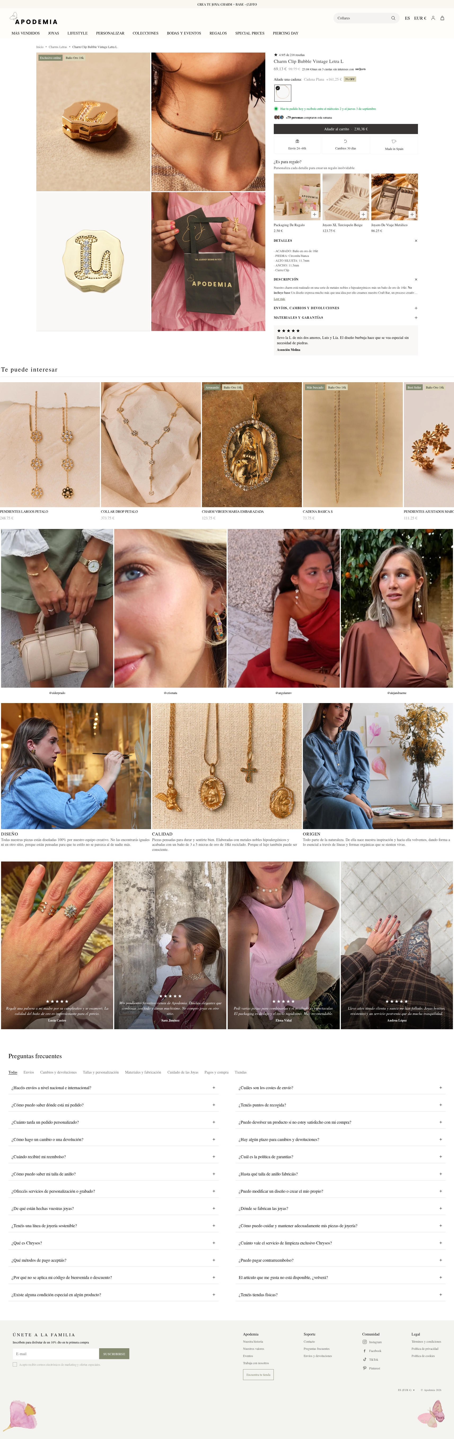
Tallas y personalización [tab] (101, 1072)
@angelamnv (283, 693)
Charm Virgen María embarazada (233, 511)
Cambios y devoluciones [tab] (58, 1072)
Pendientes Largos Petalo (24, 511)
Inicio (39, 46)
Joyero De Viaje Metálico (389, 224)
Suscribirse (114, 1354)
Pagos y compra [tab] (216, 1072)
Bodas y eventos (184, 33)
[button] (93, 122)
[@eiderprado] (57, 608)
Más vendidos (26, 33)
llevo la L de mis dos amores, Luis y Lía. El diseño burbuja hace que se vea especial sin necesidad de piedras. (343, 340)
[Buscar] (393, 18)
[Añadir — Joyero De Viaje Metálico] (412, 214)
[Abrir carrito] (442, 18)
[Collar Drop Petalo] (151, 444)
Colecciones (145, 33)
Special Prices (250, 33)
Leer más (279, 298)
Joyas (53, 33)
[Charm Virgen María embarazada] (252, 444)
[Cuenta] (433, 18)
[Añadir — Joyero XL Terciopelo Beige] (363, 214)
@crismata (170, 693)
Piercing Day (285, 33)
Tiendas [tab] (240, 1072)
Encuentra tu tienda (258, 1374)
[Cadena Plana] (282, 93)
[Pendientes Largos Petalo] (50, 444)
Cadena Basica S (318, 511)
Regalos (218, 33)
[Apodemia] (33, 18)
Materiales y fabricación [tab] (143, 1072)
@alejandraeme (396, 693)
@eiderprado (57, 693)
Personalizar (110, 33)
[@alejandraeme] (397, 608)
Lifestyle (78, 33)
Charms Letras (58, 46)
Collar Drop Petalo (119, 511)
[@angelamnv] (284, 608)
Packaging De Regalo (289, 224)
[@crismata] (170, 608)
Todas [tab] (12, 1072)
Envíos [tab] (29, 1072)
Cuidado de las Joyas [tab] (183, 1072)
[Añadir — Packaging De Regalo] (314, 214)
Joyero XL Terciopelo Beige (343, 224)
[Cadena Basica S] (353, 444)
